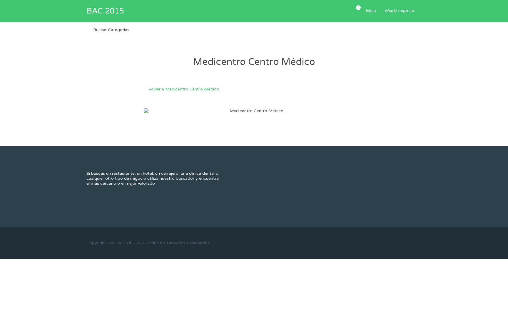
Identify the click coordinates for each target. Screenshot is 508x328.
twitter (389, 242)
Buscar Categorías (111, 29)
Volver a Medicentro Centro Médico (183, 89)
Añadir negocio (399, 10)
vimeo (419, 242)
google (399, 242)
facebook (380, 242)
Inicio (371, 10)
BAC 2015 (105, 11)
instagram (409, 242)
